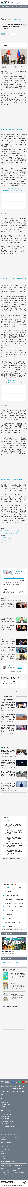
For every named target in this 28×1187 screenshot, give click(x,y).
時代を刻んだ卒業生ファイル (12, 922)
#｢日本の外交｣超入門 (17, 19)
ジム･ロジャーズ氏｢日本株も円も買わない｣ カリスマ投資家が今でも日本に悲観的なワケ (8, 657)
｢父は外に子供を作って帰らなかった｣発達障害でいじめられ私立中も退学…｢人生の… (13, 838)
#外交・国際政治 (5, 530)
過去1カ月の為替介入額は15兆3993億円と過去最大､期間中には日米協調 (8, 752)
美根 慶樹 (3, 33)
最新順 (7, 6)
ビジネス (3, 1091)
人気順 (20, 6)
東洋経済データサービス (6, 1134)
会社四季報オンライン (6, 1116)
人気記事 (5, 818)
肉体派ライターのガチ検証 (12, 895)
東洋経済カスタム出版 (19, 1137)
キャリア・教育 (20, 1091)
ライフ (2, 1094)
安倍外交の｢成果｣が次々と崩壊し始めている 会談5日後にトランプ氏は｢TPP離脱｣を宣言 (8, 606)
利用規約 (3, 1158)
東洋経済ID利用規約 (19, 1172)
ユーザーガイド (4, 1156)
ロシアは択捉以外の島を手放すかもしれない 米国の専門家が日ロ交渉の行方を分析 (8, 649)
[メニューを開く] (26, 2)
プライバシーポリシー (6, 1170)
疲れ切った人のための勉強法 (17, 973)
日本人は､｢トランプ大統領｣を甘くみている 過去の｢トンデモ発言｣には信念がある (8, 627)
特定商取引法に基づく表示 (7, 1172)
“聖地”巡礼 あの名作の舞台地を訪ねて (14, 899)
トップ (2, 6)
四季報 (14, 1088)
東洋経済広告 (4, 1137)
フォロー (13, 34)
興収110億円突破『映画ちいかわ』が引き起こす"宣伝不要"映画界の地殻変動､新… (13, 851)
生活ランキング (9, 910)
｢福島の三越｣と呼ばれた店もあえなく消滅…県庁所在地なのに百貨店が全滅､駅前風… (13, 845)
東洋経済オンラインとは (6, 1146)
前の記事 (18, 21)
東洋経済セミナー (18, 1134)
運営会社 (3, 1165)
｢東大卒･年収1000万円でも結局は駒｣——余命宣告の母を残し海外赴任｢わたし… (13, 825)
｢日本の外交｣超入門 (19, 571)
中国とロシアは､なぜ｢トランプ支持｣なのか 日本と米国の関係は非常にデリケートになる (8, 642)
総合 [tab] (8, 821)
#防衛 (2, 538)
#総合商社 (10, 538)
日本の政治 (8, 918)
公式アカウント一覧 (17, 1165)
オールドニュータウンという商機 (13, 906)
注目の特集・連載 (7, 934)
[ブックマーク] (25, 34)
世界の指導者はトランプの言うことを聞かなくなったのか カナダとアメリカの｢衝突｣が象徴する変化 (8, 786)
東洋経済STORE (5, 1118)
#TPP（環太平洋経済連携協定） (8, 533)
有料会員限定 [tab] (20, 821)
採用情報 (9, 1165)
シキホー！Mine (4, 1123)
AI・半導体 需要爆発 (10, 926)
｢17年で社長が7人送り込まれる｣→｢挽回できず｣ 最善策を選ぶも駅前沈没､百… (13, 832)
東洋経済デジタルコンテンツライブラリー (10, 1121)
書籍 (20, 1088)
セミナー (8, 1088)
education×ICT (4, 1102)
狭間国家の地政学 (14, 994)
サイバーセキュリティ (6, 1104)
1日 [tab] (8, 887)
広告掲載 (3, 1168)
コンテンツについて (5, 1149)
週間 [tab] (20, 887)
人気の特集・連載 (8, 884)
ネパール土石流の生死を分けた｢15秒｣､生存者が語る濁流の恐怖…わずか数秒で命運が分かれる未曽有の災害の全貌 (8, 774)
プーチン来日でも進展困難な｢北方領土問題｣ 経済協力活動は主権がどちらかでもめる (14, 26)
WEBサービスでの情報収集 (13, 1168)
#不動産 (17, 963)
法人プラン (3, 1153)
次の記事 (24, 21)
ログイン (21, 2)
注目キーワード (6, 958)
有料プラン (3, 1151)
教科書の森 (3, 1139)
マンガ (2, 1088)
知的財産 (15, 1170)
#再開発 (4, 963)
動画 (24, 6)
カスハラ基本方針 (5, 1175)
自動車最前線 (8, 914)
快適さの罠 (12, 983)
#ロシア (14, 530)
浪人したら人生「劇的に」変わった (14, 903)
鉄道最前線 (8, 891)
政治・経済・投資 (6, 19)
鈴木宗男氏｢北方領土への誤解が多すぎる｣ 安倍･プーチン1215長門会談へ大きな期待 (8, 620)
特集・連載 (14, 6)
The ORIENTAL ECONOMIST (8, 1114)
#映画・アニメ (11, 963)
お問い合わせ (14, 1175)
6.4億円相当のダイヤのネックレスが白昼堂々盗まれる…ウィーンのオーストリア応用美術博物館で (8, 763)
